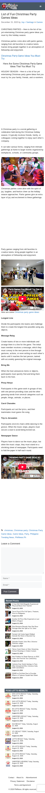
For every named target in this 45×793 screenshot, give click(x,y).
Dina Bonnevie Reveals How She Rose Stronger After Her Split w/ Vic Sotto (25, 627)
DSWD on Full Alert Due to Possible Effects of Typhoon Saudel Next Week (25, 674)
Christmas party (21, 530)
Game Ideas (18, 534)
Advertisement (31, 777)
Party (26, 534)
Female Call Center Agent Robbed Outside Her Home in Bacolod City (24, 635)
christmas (8, 530)
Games (39, 22)
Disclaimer (31, 781)
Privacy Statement (17, 781)
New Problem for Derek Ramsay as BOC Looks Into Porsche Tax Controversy (25, 657)
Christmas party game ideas (27, 312)
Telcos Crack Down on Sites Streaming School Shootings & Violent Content (25, 650)
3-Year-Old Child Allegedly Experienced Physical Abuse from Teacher (25, 605)
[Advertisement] (22, 104)
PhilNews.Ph (20, 537)
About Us (20, 777)
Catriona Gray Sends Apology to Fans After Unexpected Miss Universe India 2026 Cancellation (25, 666)
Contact (11, 777)
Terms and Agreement (22, 785)
